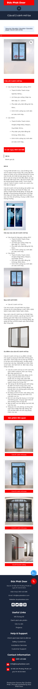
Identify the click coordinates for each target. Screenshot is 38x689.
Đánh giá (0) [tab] (9, 159)
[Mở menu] (19, 8)
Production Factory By (15, 683)
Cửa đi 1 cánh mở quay (19, 454)
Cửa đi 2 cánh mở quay (19, 491)
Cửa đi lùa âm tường (19, 564)
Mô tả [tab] (7, 156)
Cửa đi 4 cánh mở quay (19, 528)
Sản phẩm (15, 28)
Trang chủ (8, 28)
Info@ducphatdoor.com (20, 664)
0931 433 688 (21, 659)
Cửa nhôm (22, 28)
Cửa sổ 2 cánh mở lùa (13, 81)
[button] (31, 42)
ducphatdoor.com (22, 599)
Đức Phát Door (16, 2)
